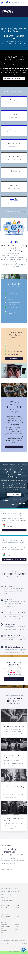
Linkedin (16, 927)
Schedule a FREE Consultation (14, 78)
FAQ (15, 912)
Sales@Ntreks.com (7, 861)
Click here (14, 102)
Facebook (17, 924)
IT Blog (2, 928)
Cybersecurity (4, 909)
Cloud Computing (5, 914)
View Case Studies (14, 494)
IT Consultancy (18, 909)
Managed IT (4, 907)
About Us (17, 907)
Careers (16, 914)
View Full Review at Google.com (14, 530)
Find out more (14, 318)
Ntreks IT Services (5, 905)
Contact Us (4, 930)
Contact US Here (14, 679)
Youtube (16, 929)
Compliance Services (6, 916)
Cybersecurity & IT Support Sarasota (5, 925)
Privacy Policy (4, 933)
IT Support (3, 912)
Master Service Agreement (18, 917)
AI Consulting (4, 918)
